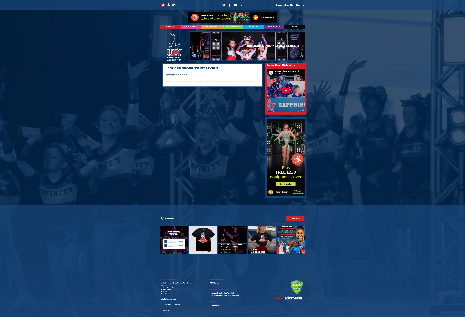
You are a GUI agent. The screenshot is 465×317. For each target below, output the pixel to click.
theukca (169, 218)
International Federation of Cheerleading (224, 295)
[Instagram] (241, 5)
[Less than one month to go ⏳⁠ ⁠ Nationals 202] (232, 240)
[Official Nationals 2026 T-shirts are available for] (203, 240)
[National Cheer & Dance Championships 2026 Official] (262, 240)
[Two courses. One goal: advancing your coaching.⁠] (174, 240)
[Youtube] (235, 5)
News (294, 27)
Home (169, 27)
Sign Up (288, 5)
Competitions (210, 27)
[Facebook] (229, 5)
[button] (163, 5)
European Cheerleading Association (222, 293)
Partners (253, 27)
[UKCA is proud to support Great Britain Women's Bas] (291, 240)
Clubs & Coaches (231, 27)
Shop (279, 5)
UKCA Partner (214, 283)
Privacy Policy (214, 305)
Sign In (300, 5)
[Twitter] (224, 5)
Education (189, 27)
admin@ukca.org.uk (168, 299)
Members (272, 27)
